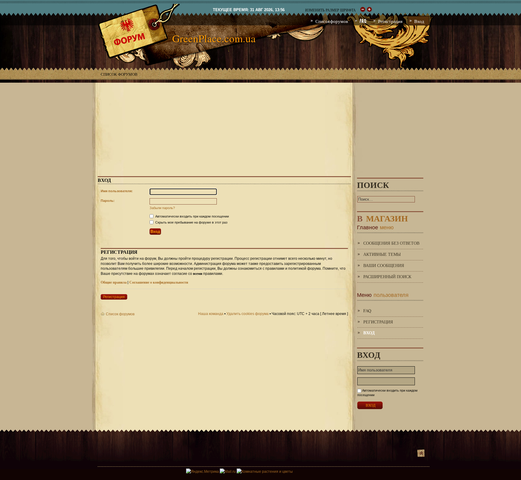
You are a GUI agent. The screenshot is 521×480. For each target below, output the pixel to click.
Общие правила (114, 282)
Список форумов (119, 74)
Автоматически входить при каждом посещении (191, 216)
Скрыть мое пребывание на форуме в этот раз (190, 222)
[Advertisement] (260, 125)
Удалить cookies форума (247, 314)
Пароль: (108, 200)
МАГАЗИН (382, 217)
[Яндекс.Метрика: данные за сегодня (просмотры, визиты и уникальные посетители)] (202, 472)
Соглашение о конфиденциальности (158, 282)
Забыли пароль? (162, 208)
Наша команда (210, 314)
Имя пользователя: (117, 191)
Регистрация (114, 297)
